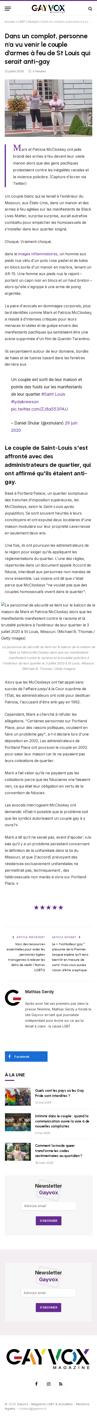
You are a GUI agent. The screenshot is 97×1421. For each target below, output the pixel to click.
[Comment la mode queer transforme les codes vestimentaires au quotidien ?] (18, 1152)
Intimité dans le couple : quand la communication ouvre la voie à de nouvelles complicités (62, 1121)
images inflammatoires (37, 254)
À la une (15, 1074)
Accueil (10, 21)
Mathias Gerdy (39, 991)
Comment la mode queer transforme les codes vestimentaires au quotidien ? (58, 1151)
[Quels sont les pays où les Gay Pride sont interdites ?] (18, 1097)
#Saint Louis (53, 394)
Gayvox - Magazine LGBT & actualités (45, 1404)
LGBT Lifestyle (28, 21)
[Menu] (8, 8)
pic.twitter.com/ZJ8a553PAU (39, 409)
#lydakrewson (25, 401)
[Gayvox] (48, 8)
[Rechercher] (89, 8)
